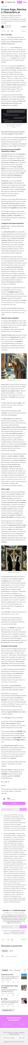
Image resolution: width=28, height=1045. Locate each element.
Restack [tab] (11, 951)
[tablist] (7, 950)
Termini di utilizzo (16, 930)
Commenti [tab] (5, 951)
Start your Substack (9, 1038)
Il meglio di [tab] (5, 970)
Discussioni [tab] (17, 970)
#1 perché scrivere (7, 974)
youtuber (7, 58)
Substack (6, 1041)
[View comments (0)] (8, 31)
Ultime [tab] (11, 970)
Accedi (24, 2)
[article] (14, 978)
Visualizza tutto (7, 1010)
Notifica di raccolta (14, 1034)
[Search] (25, 970)
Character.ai (6, 47)
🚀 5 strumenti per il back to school (9, 986)
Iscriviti (20, 2)
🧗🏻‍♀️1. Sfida (4, 999)
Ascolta (24, 26)
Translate (5, 6)
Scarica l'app (21, 1038)
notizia (5, 37)
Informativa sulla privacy (19, 933)
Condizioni (21, 1032)
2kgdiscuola (8, 25)
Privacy (16, 1032)
